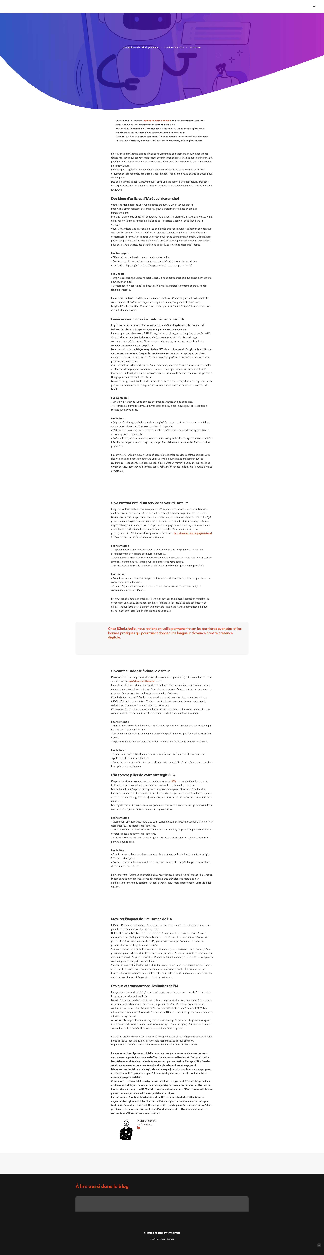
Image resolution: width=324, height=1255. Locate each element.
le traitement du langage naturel (193, 533)
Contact (170, 1239)
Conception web (131, 47)
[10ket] (28, 6)
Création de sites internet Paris (162, 1232)
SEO (173, 781)
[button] (314, 6)
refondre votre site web (157, 120)
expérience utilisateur (141, 681)
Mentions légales (157, 1239)
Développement (149, 47)
